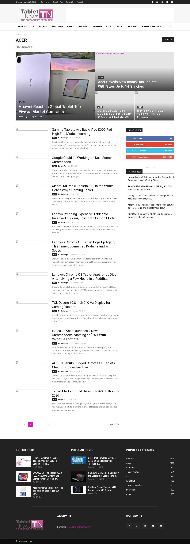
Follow (168, 144)
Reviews (22, 26)
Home (18, 34)
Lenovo (119, 26)
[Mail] (162, 2)
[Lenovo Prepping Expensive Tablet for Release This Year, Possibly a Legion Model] (32, 223)
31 (49, 424)
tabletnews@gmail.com (80, 526)
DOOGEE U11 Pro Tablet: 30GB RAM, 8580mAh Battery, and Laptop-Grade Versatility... (47, 476)
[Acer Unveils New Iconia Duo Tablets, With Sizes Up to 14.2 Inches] (134, 71)
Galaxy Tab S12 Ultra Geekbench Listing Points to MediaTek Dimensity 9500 (151, 197)
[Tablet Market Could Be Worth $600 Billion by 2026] (32, 396)
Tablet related (133, 471)
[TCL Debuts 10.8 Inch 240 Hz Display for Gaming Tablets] (32, 312)
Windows (57, 26)
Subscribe (167, 157)
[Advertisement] (120, 15)
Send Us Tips (58, 2)
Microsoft (131, 489)
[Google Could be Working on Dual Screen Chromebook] (32, 167)
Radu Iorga (23, 117)
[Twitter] (167, 2)
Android (43, 26)
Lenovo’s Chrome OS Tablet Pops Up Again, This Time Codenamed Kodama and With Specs (83, 246)
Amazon (82, 26)
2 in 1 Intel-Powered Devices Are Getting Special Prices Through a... (102, 461)
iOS (32, 26)
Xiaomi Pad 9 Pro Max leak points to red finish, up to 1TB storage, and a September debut (151, 206)
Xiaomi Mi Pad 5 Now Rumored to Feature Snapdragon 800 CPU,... (48, 491)
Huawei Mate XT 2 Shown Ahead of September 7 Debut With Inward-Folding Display (151, 179)
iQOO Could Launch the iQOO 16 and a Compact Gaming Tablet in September (150, 215)
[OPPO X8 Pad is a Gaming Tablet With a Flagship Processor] (154, 105)
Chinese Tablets (150, 26)
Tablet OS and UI (134, 485)
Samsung (96, 26)
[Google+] (157, 2)
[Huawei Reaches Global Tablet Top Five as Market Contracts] (55, 86)
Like (170, 138)
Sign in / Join (45, 2)
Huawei (132, 26)
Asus (108, 26)
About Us (80, 2)
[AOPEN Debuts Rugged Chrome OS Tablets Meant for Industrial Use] (32, 372)
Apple (70, 26)
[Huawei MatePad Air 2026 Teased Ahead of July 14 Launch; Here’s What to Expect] (23, 461)
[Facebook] (152, 2)
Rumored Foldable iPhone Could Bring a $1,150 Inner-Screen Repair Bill (150, 188)
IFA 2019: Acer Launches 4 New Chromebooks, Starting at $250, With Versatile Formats (79, 335)
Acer (21, 102)
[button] (170, 26)
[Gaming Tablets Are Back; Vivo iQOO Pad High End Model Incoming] (32, 139)
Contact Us (70, 2)
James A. (62, 166)
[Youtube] (172, 2)
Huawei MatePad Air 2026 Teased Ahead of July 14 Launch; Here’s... (45, 461)
